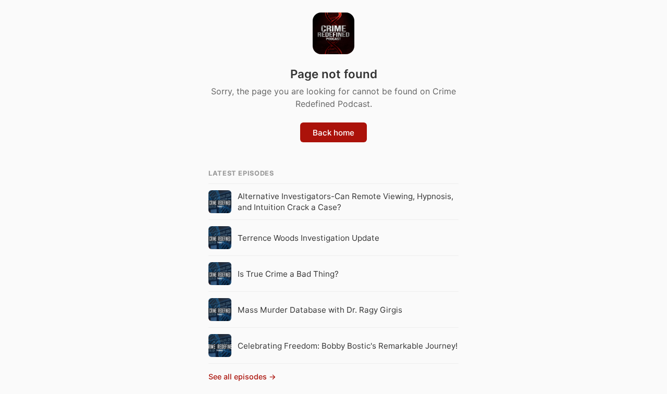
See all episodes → (242, 376)
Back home (333, 133)
